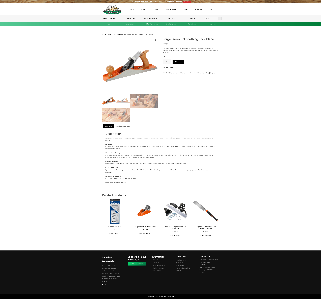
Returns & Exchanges (158, 265)
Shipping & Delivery (158, 268)
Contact (178, 271)
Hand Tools (112, 34)
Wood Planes (197, 73)
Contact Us (155, 262)
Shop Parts (212, 24)
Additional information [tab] (123, 126)
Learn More (187, 2)
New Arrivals (189, 73)
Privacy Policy (156, 271)
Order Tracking (180, 265)
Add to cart (178, 62)
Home (104, 34)
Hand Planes (121, 34)
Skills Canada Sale (129, 24)
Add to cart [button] (115, 227)
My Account (179, 263)
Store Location (180, 260)
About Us (155, 259)
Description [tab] (108, 126)
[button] (155, 40)
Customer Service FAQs (183, 268)
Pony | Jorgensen (211, 73)
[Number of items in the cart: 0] (217, 9)
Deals (108, 24)
